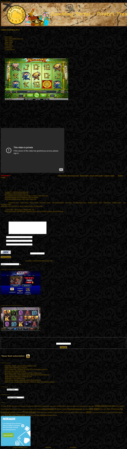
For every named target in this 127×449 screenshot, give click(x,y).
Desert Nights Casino (81, 406)
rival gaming (71, 412)
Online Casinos (28, 206)
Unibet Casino (62, 175)
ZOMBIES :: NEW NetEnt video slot (16, 194)
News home (8, 37)
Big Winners (38, 406)
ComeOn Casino (109, 175)
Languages (8, 47)
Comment (4, 233)
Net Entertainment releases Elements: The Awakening (21, 197)
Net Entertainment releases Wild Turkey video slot (20, 199)
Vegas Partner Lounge (31, 415)
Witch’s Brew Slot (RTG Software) (16, 367)
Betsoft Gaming (30, 406)
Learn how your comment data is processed (38, 260)
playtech (19, 412)
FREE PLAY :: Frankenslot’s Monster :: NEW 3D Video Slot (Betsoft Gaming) (30, 382)
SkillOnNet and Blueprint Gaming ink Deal (18, 376)
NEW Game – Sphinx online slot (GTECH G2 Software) (23, 380)
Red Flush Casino (62, 412)
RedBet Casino (92, 202)
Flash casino (24, 202)
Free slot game (6, 409)
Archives (3, 389)
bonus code (46, 406)
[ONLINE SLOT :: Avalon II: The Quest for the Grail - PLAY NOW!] (20, 330)
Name (3, 237)
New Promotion (113, 409)
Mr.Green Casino (73, 175)
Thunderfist (107, 202)
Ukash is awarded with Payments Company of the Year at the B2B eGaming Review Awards (35, 211)
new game (68, 202)
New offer (103, 409)
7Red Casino (15, 406)
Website (3, 244)
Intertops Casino (32, 409)
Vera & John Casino (96, 175)
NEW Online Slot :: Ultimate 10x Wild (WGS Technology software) (26, 369)
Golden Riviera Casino (23, 409)
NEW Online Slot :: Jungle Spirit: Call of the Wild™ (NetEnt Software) (27, 374)
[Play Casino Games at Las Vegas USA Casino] (20, 294)
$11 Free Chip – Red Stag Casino (15, 371)
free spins (14, 409)
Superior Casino (95, 412)
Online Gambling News (10, 30)
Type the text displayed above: (20, 253)
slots (100, 202)
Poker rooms (9, 42)
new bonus (85, 409)
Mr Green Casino (45, 202)
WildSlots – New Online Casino (15, 378)
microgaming (48, 408)
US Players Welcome (15, 414)
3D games (3, 406)
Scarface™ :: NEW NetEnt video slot (16, 192)
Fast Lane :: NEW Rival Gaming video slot (19, 209)
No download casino (79, 202)
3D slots (9, 406)
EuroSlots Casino (90, 406)
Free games (120, 406)
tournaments (102, 412)
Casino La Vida (52, 406)
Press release (29, 411)
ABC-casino (9, 40)
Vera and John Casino (44, 415)
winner (55, 415)
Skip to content (5, 1)
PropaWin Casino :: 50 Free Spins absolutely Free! (20, 366)
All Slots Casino (21, 406)
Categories (4, 397)
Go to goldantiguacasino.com (14, 38)
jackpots (39, 409)
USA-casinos (9, 46)
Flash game (111, 406)
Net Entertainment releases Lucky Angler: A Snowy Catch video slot (26, 195)
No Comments (38, 206)
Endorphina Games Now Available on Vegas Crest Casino (23, 373)
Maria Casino (84, 175)
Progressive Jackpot (41, 412)
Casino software (10, 49)
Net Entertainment (58, 202)
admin (3, 206)
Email (3, 241)
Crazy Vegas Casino (71, 406)
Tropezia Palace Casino (112, 412)
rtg (76, 412)
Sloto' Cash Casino (81, 412)
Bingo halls (8, 44)
